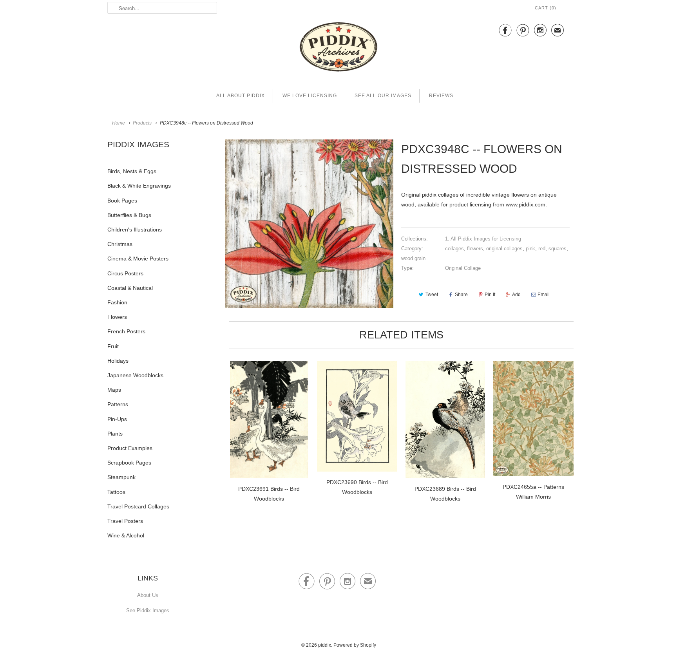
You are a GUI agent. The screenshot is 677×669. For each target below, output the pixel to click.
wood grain (413, 258)
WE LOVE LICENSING (309, 95)
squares (557, 248)
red (541, 248)
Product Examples (129, 448)
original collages (504, 248)
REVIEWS (441, 95)
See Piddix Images (147, 610)
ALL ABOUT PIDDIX (240, 95)
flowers (475, 248)
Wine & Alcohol (125, 535)
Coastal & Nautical (130, 288)
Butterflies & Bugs (129, 215)
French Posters (126, 331)
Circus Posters (125, 273)
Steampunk (121, 477)
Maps (114, 390)
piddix (324, 645)
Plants (115, 433)
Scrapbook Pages (129, 462)
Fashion (117, 302)
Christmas (119, 244)
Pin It (490, 294)
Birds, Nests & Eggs (131, 171)
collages (454, 248)
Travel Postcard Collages (138, 506)
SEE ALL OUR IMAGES (383, 95)
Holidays (118, 361)
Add (516, 294)
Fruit (113, 346)
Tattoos (116, 492)
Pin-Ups (117, 419)
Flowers (117, 317)
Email (544, 294)
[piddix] (338, 48)
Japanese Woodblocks (135, 375)
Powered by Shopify (354, 645)
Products (142, 123)
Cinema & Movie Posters (137, 258)
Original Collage (463, 268)
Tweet (431, 294)
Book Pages (122, 200)
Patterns (117, 404)
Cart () (545, 7)
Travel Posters (125, 521)
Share (461, 294)
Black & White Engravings (139, 186)
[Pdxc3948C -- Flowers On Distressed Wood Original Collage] (309, 223)
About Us (147, 595)
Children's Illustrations (134, 229)
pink (530, 248)
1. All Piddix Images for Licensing (483, 239)
